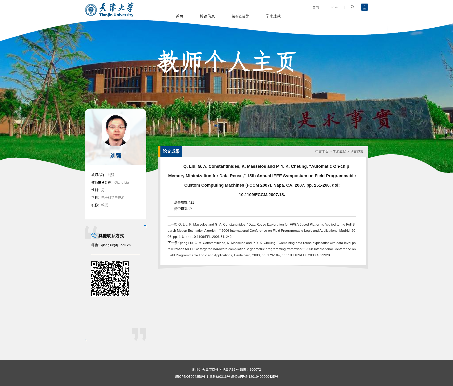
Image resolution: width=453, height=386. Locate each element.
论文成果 (356, 151)
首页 (179, 16)
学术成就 (273, 16)
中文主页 (321, 151)
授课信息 (207, 16)
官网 (315, 7)
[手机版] (364, 7)
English (334, 7)
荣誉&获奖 (240, 16)
